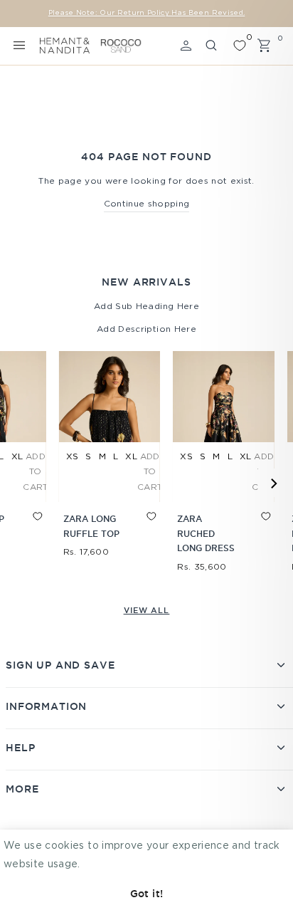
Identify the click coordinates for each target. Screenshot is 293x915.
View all (147, 610)
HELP (20, 747)
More (22, 789)
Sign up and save (60, 665)
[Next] (272, 483)
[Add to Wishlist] (26, 529)
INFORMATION (46, 706)
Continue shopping (147, 204)
